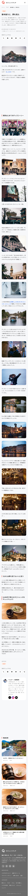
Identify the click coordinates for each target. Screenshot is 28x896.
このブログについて (6, 873)
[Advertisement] (14, 96)
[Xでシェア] (3, 38)
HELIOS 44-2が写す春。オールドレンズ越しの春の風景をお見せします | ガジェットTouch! (14, 651)
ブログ (7, 7)
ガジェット (18, 885)
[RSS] (13, 866)
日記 (21, 875)
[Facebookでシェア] (7, 38)
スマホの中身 (5, 885)
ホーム (3, 7)
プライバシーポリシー (7, 875)
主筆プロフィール (16, 873)
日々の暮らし (19, 883)
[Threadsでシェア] (20, 38)
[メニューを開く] (24, 2)
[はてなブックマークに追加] (16, 38)
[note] (16, 697)
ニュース (4, 887)
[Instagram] (13, 697)
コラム (12, 883)
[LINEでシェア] (12, 38)
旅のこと (4, 883)
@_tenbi (8, 72)
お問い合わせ (16, 875)
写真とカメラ (12, 885)
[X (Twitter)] (9, 697)
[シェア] (24, 38)
